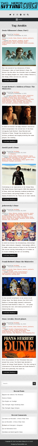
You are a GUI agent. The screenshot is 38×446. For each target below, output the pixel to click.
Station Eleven (6, 398)
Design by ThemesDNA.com (19, 444)
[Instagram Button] (17, 14)
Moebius (22, 218)
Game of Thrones (17, 43)
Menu (20, 19)
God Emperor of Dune (23, 100)
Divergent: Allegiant (16, 425)
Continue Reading (10, 80)
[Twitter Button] (10, 14)
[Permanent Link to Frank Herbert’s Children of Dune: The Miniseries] (19, 115)
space (4, 39)
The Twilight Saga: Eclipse (10, 408)
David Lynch (27, 157)
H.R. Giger (24, 216)
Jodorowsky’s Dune (10, 206)
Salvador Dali (6, 219)
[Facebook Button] (13, 14)
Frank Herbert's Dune (9, 100)
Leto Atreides (6, 103)
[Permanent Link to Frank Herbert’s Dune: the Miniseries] (19, 286)
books (11, 38)
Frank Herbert (6, 43)
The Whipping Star (28, 333)
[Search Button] (27, 14)
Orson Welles (30, 218)
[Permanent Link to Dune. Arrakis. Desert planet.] (19, 347)
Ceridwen (16, 34)
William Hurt (15, 274)
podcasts (31, 38)
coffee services (7, 42)
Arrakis (26, 40)
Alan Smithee (13, 157)
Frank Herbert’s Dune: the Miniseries (18, 262)
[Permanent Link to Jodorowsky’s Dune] (19, 231)
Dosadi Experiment (20, 330)
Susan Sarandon (24, 103)
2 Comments (12, 154)
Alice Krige (21, 96)
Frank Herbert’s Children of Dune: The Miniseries (18, 88)
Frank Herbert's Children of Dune (23, 99)
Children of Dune (7, 98)
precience (15, 103)
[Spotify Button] (20, 14)
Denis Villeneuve (18, 42)
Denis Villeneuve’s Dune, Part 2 (15, 30)
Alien (25, 214)
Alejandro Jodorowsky (16, 214)
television (30, 95)
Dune (14, 38)
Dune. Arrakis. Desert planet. (14, 319)
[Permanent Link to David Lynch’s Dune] (19, 174)
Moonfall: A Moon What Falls (19, 419)
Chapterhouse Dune (20, 329)
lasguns (4, 44)
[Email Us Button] (24, 14)
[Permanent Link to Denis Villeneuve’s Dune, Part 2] (19, 56)
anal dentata (13, 40)
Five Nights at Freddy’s (9, 401)
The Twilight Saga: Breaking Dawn (13, 405)
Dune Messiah (22, 98)
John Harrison (27, 101)
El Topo (17, 216)
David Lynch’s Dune (10, 148)
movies (25, 38)
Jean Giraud (16, 217)
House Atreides (29, 43)
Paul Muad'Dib (6, 274)
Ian (3, 422)
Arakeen (20, 40)
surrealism (14, 219)
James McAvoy (17, 101)
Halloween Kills (12, 429)
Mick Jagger (15, 218)
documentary (6, 216)
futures (19, 38)
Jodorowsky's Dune (19, 159)
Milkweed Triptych (8, 161)
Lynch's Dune (30, 159)
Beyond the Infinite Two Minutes (12, 395)
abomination (13, 96)
